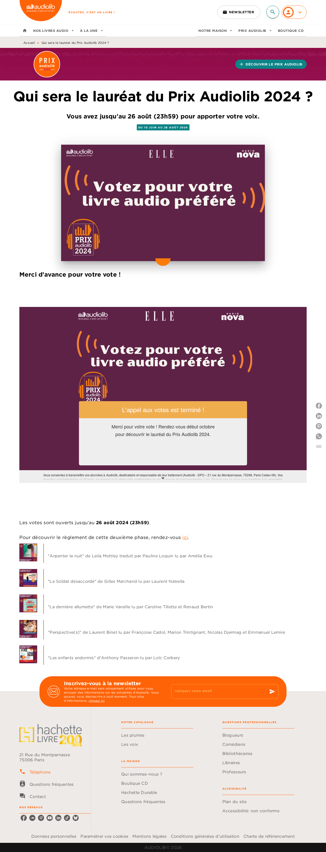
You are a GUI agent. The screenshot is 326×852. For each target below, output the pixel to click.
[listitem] (23, 818)
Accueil (29, 43)
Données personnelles (53, 836)
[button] (238, 12)
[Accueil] (40, 12)
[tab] (24, 30)
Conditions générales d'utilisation (205, 836)
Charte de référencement (269, 836)
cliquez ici (96, 700)
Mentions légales (149, 836)
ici (185, 537)
